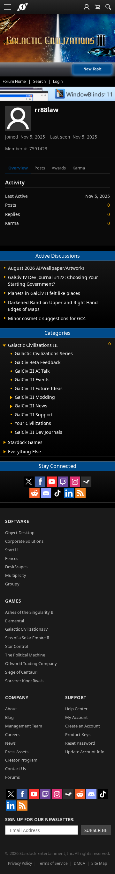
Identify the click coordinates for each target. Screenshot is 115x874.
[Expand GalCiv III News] (11, 406)
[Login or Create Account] (86, 7)
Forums (12, 777)
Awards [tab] (59, 168)
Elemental (14, 621)
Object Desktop (19, 532)
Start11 (12, 550)
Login (58, 81)
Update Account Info (84, 752)
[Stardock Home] (22, 7)
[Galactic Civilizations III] (57, 40)
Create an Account (82, 726)
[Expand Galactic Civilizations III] (4, 346)
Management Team (23, 726)
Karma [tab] (79, 168)
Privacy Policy (20, 863)
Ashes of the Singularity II (29, 612)
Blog (9, 717)
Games (13, 601)
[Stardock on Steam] (86, 481)
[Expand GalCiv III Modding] (11, 397)
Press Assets (16, 752)
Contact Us (15, 768)
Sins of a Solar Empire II (27, 638)
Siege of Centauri (21, 672)
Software (17, 521)
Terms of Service (53, 863)
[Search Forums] (108, 7)
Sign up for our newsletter (39, 819)
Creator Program (21, 760)
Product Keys (77, 734)
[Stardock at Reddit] (34, 493)
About (11, 709)
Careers (12, 734)
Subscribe (95, 830)
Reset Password (80, 743)
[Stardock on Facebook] (40, 481)
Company (16, 697)
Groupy (12, 584)
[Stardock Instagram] (74, 481)
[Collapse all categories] (109, 343)
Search (39, 81)
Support (76, 697)
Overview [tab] (18, 168)
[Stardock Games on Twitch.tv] (63, 481)
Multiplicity (15, 575)
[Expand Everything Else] (5, 451)
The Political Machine (25, 655)
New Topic (92, 69)
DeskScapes (16, 567)
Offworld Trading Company (31, 663)
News (10, 743)
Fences (11, 558)
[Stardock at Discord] (46, 493)
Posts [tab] (39, 168)
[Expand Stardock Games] (5, 442)
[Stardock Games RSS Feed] (80, 493)
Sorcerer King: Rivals (24, 681)
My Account (76, 717)
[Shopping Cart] (97, 7)
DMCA (79, 863)
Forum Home (14, 81)
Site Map (99, 863)
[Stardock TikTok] (57, 493)
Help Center (76, 709)
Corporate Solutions (24, 541)
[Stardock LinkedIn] (69, 493)
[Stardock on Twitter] (28, 481)
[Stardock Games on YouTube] (51, 481)
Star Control (16, 646)
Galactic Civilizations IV (26, 629)
